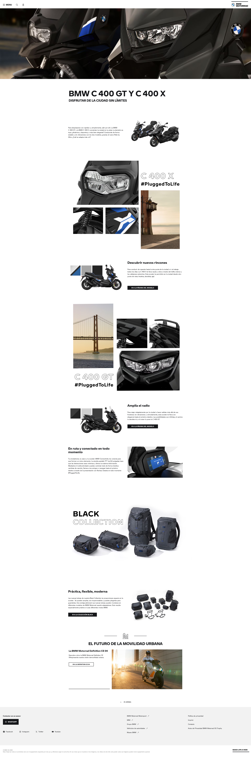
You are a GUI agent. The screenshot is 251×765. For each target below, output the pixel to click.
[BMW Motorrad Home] (239, 5)
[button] (7, 4)
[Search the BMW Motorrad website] (17, 4)
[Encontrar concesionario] (23, 4)
